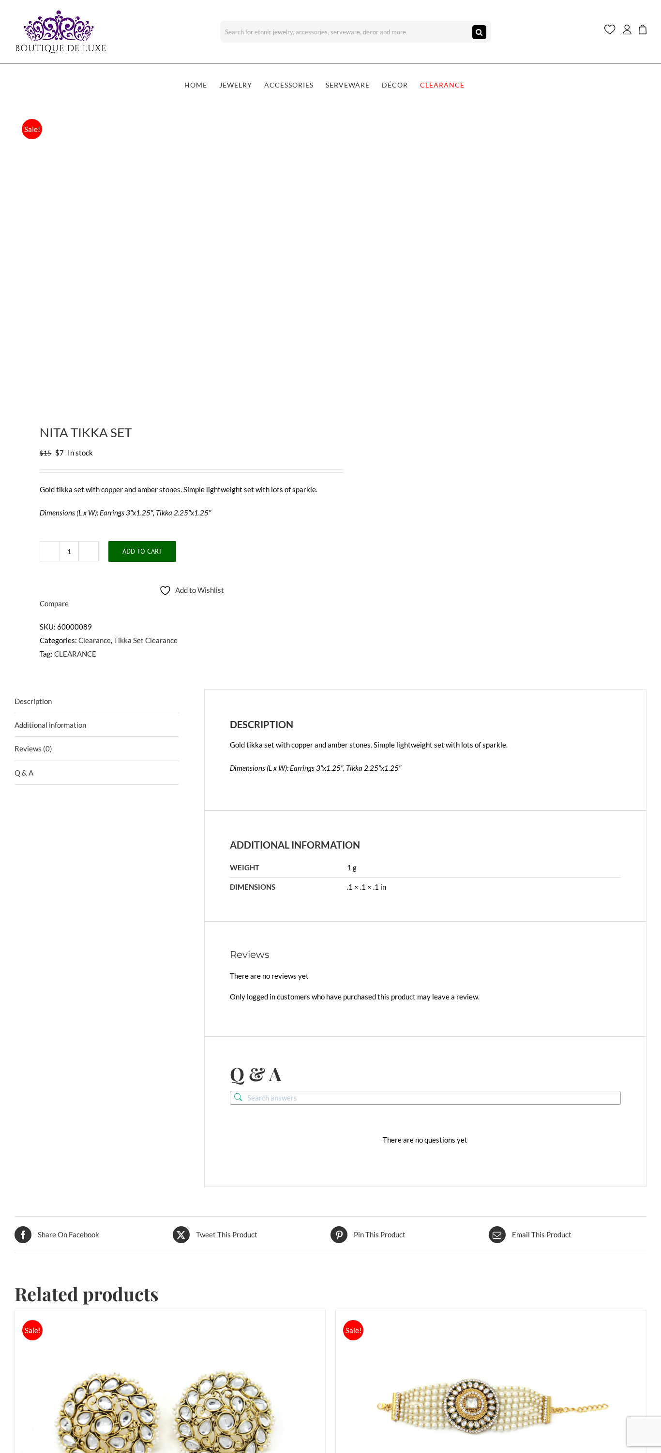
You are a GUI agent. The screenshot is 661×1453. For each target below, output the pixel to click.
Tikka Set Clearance (146, 640)
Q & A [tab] (24, 772)
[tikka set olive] (166, 254)
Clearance (94, 640)
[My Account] (627, 31)
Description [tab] (33, 701)
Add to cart (142, 551)
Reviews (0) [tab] (33, 748)
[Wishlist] (610, 31)
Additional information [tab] (50, 724)
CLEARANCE (75, 653)
